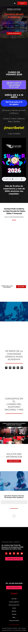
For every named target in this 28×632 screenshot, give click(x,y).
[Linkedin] (18, 368)
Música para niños (14, 605)
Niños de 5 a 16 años (14, 96)
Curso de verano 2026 (14, 73)
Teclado (14, 614)
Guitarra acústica (14, 620)
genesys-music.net (14, 198)
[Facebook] (6, 368)
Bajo (14, 617)
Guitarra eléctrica (14, 602)
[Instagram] (14, 368)
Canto (14, 608)
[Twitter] (10, 368)
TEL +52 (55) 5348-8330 (14, 583)
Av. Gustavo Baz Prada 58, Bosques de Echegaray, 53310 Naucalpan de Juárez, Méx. (12, 547)
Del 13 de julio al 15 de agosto (14, 103)
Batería (14, 611)
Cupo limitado (14, 134)
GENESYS (24, 630)
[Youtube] (22, 368)
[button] (14, 3)
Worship (14, 598)
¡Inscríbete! (14, 127)
